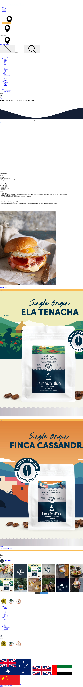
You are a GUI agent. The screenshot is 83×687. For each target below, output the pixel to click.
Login (5, 625)
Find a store (4, 89)
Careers (5, 70)
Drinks (5, 61)
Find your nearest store (7, 90)
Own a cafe (4, 10)
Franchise (5, 85)
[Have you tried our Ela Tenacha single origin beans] (6, 585)
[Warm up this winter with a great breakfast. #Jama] (76, 571)
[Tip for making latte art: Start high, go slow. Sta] (76, 585)
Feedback (1, 686)
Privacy (5, 88)
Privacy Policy (9, 685)
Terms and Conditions (3, 685)
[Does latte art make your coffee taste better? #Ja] (62, 571)
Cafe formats (6, 79)
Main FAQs (6, 69)
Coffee (5, 59)
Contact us (5, 72)
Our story (3, 9)
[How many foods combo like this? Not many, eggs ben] (6, 571)
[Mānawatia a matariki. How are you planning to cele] (62, 585)
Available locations (7, 77)
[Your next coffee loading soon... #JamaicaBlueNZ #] (20, 571)
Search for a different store (6, 23)
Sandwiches (6, 615)
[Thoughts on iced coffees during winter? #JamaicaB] (20, 585)
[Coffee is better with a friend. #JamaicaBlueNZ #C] (34, 585)
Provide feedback (7, 91)
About (3, 66)
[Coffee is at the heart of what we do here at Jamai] (48, 571)
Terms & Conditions (7, 87)
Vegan (5, 64)
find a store (4, 11)
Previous (1, 551)
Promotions (6, 82)
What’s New (6, 80)
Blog (5, 68)
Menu (3, 7)
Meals (5, 63)
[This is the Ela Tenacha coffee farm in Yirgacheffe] (48, 585)
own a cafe (4, 626)
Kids (4, 62)
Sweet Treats (6, 616)
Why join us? (6, 78)
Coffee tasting (6, 57)
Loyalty (3, 73)
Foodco (5, 71)
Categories (5, 55)
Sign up (5, 74)
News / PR (5, 83)
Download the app (7, 75)
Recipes (5, 84)
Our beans (5, 56)
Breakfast (5, 60)
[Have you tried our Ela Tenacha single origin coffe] (34, 571)
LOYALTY (4, 8)
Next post (4, 551)
